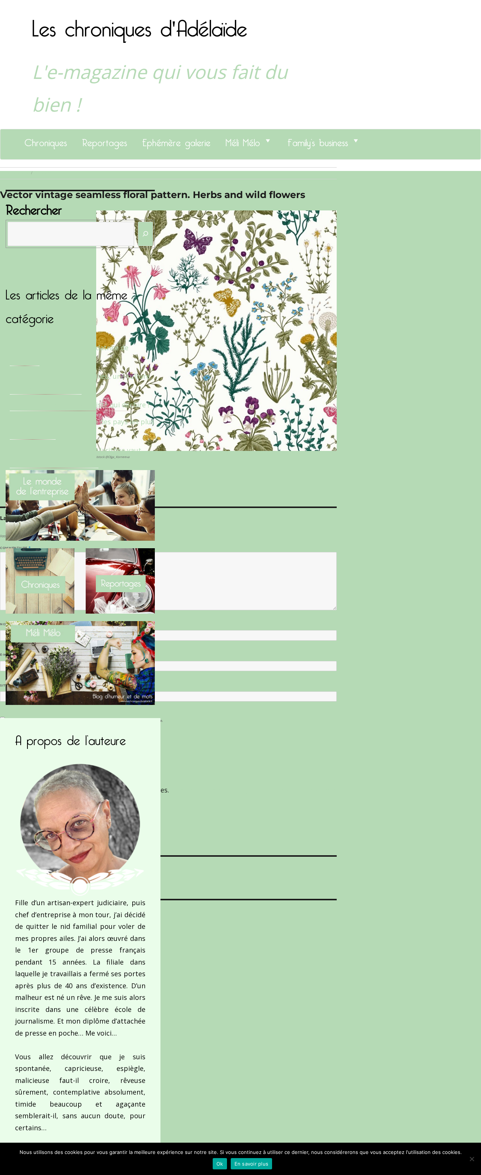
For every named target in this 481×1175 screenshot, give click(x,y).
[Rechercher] (145, 234)
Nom (6, 624)
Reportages (104, 140)
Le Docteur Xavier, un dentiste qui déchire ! (79, 404)
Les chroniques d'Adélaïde (139, 23)
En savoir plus (251, 1164)
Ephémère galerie (176, 140)
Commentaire (15, 548)
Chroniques (45, 140)
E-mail (8, 654)
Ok (219, 1164)
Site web (8, 685)
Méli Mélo (242, 140)
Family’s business (317, 140)
